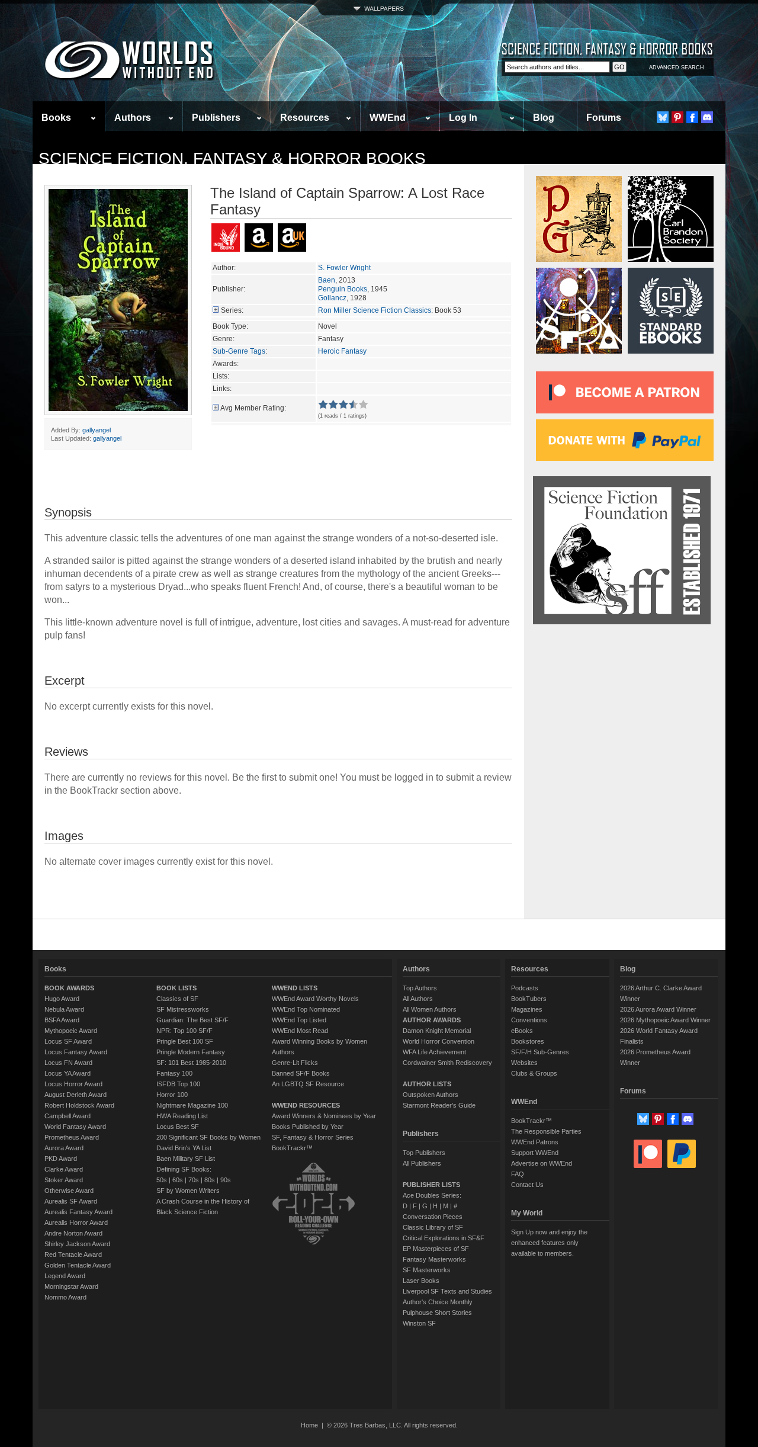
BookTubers (529, 998)
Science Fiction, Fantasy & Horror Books (232, 158)
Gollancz (332, 298)
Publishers (216, 118)
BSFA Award (61, 1020)
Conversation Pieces (432, 1216)
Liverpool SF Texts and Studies (447, 1291)
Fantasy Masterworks (434, 1259)
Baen (326, 280)
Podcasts (524, 988)
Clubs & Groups (534, 1073)
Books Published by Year (307, 1126)
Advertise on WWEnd (541, 1163)
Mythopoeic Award (70, 1030)
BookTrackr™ (292, 1147)
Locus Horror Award (73, 1083)
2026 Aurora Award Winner (658, 1009)
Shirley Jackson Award (77, 1243)
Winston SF (419, 1323)
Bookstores (527, 1041)
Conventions (529, 1020)
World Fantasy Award (75, 1126)
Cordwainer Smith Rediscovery (447, 1062)
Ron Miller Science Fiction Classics (374, 310)
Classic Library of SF (433, 1227)
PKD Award (60, 1158)
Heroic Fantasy (342, 351)
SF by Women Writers (188, 1190)
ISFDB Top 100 (178, 1083)
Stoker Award (63, 1179)
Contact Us (527, 1184)
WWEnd (388, 118)
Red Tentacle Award (73, 1254)
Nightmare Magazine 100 (192, 1105)
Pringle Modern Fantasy (190, 1051)
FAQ (517, 1174)
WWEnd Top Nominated (306, 1009)
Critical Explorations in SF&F (443, 1237)
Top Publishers (424, 1152)
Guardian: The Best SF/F (192, 1020)
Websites (524, 1062)
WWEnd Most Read (300, 1030)
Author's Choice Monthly (438, 1301)
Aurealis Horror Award (76, 1222)
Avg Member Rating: (253, 408)
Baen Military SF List (185, 1158)
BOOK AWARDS (69, 988)
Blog (543, 118)
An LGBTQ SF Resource (308, 1083)
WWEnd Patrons (534, 1142)
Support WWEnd (534, 1152)
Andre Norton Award (73, 1233)
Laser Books (421, 1280)
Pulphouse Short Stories (437, 1312)
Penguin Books (342, 289)
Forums (603, 118)
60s (177, 1179)
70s (193, 1179)
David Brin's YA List (183, 1147)
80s (209, 1179)
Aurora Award (63, 1147)
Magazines (526, 1009)
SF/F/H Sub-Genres (540, 1051)
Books (56, 118)
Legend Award (64, 1275)
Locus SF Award (68, 1041)
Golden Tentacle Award (77, 1265)
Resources (304, 118)
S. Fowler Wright (344, 268)
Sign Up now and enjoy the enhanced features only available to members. (549, 1242)
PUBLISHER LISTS (431, 1184)
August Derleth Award (75, 1094)
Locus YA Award (67, 1073)
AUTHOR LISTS (427, 1083)
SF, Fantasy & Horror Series (313, 1137)
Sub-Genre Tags (239, 351)
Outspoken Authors (430, 1094)
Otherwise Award (69, 1190)
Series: (232, 310)
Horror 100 (172, 1094)
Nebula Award (64, 1009)
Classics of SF (177, 998)
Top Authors (420, 988)
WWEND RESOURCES (306, 1105)
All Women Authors (430, 1009)
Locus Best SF (177, 1126)
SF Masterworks (427, 1269)
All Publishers (422, 1163)
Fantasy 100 (174, 1073)
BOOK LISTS (176, 988)
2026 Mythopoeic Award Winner (665, 1020)
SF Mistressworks (182, 1009)
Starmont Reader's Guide (439, 1105)
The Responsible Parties (546, 1131)
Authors (132, 118)
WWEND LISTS (294, 988)
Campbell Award (67, 1115)
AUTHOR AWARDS (432, 1020)
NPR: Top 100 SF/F (184, 1030)
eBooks (522, 1030)
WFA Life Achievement (434, 1051)
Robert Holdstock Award (79, 1105)
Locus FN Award (68, 1062)
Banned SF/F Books (301, 1073)
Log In (463, 118)
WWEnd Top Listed (299, 1020)
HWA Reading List (182, 1115)
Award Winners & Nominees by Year (324, 1115)
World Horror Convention (438, 1041)
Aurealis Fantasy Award (78, 1211)
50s (161, 1179)
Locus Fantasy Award (75, 1051)
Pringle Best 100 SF (184, 1041)
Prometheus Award (71, 1137)
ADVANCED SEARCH (676, 67)
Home (309, 1425)
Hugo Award (61, 998)
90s (225, 1179)
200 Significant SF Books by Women (208, 1137)
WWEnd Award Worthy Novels (315, 998)
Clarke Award (63, 1169)
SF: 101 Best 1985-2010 (191, 1062)
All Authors (418, 998)
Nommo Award (65, 1297)
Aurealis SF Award (70, 1201)
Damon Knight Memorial (437, 1030)
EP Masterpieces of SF (436, 1248)
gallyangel (96, 430)
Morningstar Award (71, 1286)
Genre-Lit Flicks (295, 1062)
